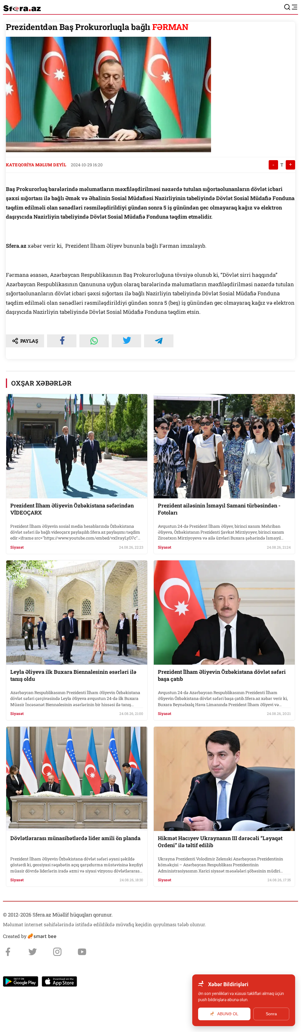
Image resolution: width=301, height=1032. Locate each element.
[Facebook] (8, 952)
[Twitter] (33, 952)
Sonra (271, 1013)
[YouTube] (82, 952)
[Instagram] (57, 952)
